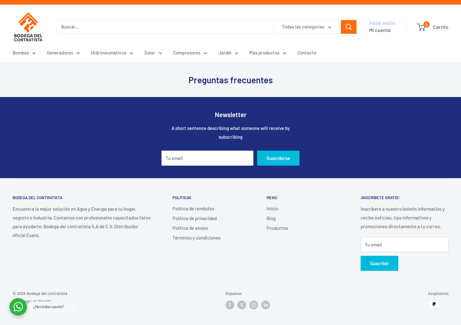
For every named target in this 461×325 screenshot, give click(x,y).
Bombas (21, 52)
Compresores (186, 52)
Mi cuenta (379, 30)
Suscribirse (278, 158)
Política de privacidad (194, 218)
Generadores (60, 52)
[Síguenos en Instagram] (253, 305)
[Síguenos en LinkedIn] (265, 305)
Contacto (306, 52)
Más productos (264, 52)
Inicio (272, 208)
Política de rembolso (193, 208)
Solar (149, 52)
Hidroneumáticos (108, 52)
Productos (277, 228)
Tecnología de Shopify (32, 301)
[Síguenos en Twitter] (241, 305)
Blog (271, 218)
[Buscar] (349, 27)
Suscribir (379, 263)
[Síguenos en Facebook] (229, 305)
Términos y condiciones (196, 237)
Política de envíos (190, 228)
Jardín (224, 52)
